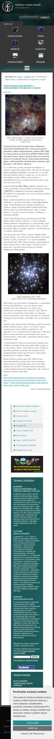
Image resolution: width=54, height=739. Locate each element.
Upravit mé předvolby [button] (33, 734)
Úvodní (19, 77)
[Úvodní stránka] (7, 7)
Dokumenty (40, 62)
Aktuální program (22, 675)
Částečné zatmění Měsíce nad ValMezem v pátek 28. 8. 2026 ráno (26, 490)
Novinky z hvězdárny (24, 480)
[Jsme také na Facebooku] (26, 669)
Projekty (41, 36)
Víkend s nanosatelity (21, 533)
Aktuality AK (15, 49)
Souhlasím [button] (32, 723)
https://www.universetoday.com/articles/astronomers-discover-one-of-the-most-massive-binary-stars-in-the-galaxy (24, 380)
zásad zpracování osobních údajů (24, 652)
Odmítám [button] (32, 728)
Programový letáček (15, 62)
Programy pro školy (15, 36)
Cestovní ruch (40, 49)
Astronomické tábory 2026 (23, 599)
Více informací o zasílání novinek (25, 660)
